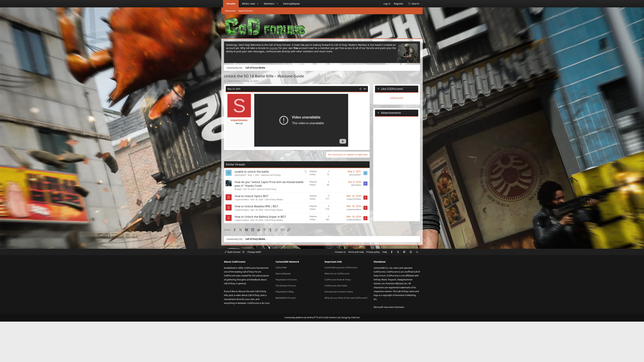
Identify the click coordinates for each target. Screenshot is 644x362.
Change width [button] (254, 251)
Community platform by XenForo (312, 317)
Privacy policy (373, 251)
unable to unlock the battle (252, 171)
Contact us (340, 251)
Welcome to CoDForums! (337, 273)
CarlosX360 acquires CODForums (341, 267)
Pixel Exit (355, 317)
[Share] (360, 89)
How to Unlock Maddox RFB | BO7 (256, 206)
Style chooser (234, 251)
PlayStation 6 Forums (286, 279)
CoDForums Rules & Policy (338, 279)
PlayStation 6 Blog (285, 291)
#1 (365, 88)
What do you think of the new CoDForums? (346, 297)
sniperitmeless (234, 80)
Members (269, 3)
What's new (248, 3)
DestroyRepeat (291, 3)
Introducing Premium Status (339, 291)
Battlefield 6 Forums (286, 297)
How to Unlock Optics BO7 (251, 196)
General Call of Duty (271, 174)
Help (384, 251)
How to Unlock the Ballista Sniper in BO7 (260, 217)
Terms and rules (356, 251)
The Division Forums (286, 285)
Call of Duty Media (274, 199)
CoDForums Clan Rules (336, 285)
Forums (230, 3)
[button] (257, 3)
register (273, 48)
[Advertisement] (397, 168)
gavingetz (356, 184)
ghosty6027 (240, 174)
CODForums (396, 98)
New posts (230, 10)
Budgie (238, 189)
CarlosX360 (281, 267)
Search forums (245, 10)
